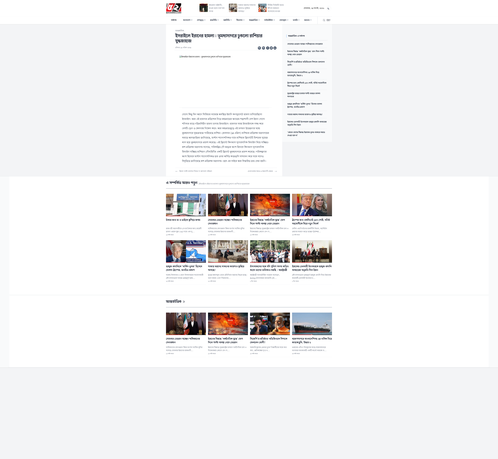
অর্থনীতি (228, 20)
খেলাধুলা (284, 20)
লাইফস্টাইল (270, 20)
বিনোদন (241, 20)
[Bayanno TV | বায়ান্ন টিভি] (173, 8)
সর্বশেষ (174, 20)
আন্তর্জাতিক (255, 20)
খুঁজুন (328, 20)
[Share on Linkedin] (274, 48)
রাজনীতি (215, 20)
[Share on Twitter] (271, 48)
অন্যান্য (308, 20)
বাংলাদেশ (188, 20)
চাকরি (297, 20)
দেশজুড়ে (202, 20)
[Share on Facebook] (267, 48)
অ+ (263, 48)
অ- (259, 48)
